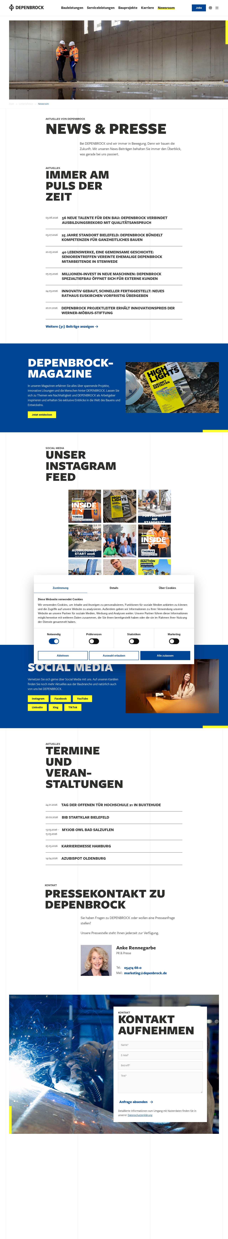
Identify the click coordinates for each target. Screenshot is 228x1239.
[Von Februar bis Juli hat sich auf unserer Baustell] (154, 506)
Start (11, 104)
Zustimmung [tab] (61, 587)
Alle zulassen (165, 655)
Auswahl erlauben (114, 655)
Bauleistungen (72, 8)
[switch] (94, 641)
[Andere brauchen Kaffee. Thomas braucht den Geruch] (154, 541)
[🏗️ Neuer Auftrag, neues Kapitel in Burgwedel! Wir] (119, 541)
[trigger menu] (217, 8)
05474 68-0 (132, 968)
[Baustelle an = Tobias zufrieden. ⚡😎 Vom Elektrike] (84, 506)
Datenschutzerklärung (140, 1115)
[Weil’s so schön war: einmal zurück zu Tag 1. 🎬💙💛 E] (84, 541)
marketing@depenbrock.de (145, 973)
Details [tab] (114, 587)
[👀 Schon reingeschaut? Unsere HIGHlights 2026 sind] (119, 506)
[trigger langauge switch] (211, 8)
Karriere (147, 8)
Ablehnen (63, 655)
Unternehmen (26, 104)
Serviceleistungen (101, 8)
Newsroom (166, 8)
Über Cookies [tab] (167, 587)
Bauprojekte (127, 8)
